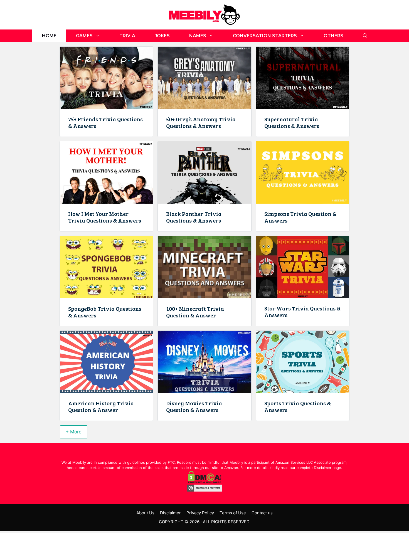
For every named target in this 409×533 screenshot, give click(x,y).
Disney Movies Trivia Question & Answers (194, 406)
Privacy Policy (200, 512)
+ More (74, 432)
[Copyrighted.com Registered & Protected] (204, 490)
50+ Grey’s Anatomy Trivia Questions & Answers (201, 122)
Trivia (127, 35)
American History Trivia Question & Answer (101, 406)
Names (197, 35)
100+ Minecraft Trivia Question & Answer (195, 312)
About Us (145, 512)
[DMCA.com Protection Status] (204, 482)
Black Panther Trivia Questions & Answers (193, 217)
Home (49, 35)
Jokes (162, 35)
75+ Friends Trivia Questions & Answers (105, 122)
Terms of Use (233, 512)
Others (333, 35)
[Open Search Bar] (365, 35)
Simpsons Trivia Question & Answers (300, 217)
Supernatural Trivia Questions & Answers (291, 122)
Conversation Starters (265, 35)
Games (84, 35)
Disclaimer (170, 512)
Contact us (262, 512)
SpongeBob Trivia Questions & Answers (104, 312)
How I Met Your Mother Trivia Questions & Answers (104, 217)
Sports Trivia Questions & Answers (297, 406)
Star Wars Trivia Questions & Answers (302, 311)
